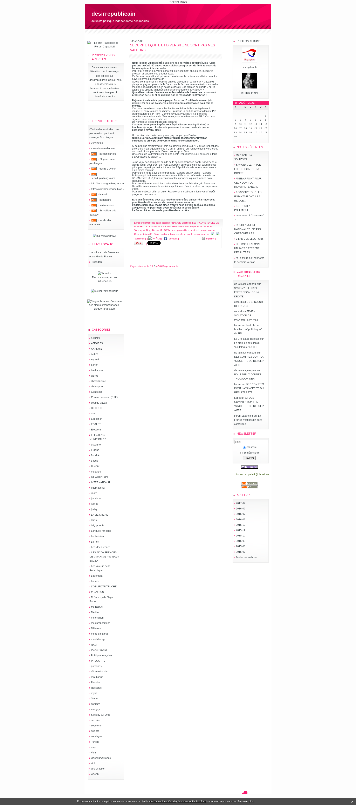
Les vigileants (249, 67)
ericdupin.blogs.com (103, 178)
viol (93, 763)
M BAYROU (97, 591)
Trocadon (96, 261)
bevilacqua (97, 370)
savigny (95, 709)
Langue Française (101, 530)
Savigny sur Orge (100, 714)
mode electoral (99, 633)
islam (94, 493)
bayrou (196, 234)
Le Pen (95, 541)
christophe (97, 386)
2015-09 (240, 541)
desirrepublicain (113, 14)
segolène (96, 725)
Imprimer (209, 238)
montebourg (98, 639)
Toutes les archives (246, 557)
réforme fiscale (99, 671)
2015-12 (240, 524)
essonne (96, 444)
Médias (95, 612)
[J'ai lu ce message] (352, 801)
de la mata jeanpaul (245, 284)
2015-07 (240, 551)
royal (94, 693)
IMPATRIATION (99, 477)
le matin (104, 194)
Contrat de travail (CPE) (104, 397)
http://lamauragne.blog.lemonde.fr (110, 183)
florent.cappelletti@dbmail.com (253, 474)
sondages (96, 736)
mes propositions (100, 623)
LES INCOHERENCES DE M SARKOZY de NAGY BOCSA (104, 556)
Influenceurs (104, 281)
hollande (96, 471)
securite (95, 720)
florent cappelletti (243, 415)
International (98, 487)
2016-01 (240, 519)
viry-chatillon (98, 768)
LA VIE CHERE (99, 514)
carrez (94, 375)
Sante (94, 698)
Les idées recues (100, 547)
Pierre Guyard (99, 650)
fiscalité (95, 455)
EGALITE (96, 424)
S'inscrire (251, 447)
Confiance (97, 391)
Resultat (95, 682)
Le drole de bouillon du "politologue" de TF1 (248, 329)
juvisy (94, 509)
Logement (96, 575)
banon (94, 364)
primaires (96, 666)
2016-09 (240, 508)
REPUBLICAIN (249, 93)
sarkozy (95, 703)
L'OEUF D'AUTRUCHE (104, 586)
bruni (172, 234)
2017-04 (240, 503)
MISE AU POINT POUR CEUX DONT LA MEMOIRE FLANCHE (248, 182)
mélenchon (97, 617)
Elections (96, 429)
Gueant (95, 466)
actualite (96, 338)
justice (94, 503)
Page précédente (139, 266)
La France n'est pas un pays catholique (248, 419)
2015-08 (240, 546)
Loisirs (94, 581)
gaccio (94, 460)
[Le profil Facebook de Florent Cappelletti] (104, 46)
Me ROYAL (97, 607)
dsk (93, 413)
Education (96, 418)
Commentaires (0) (143, 234)
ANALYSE (96, 348)
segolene (180, 234)
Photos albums (249, 41)
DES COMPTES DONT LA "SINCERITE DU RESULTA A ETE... (249, 361)
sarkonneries (107, 205)
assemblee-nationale (103, 148)
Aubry (94, 354)
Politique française (101, 655)
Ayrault (95, 359)
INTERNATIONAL (101, 482)
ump (93, 747)
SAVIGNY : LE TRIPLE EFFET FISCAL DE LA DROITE (247, 168)
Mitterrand (96, 628)
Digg (159, 238)
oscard (238, 302)
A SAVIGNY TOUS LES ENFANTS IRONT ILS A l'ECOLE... (247, 196)
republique (97, 677)
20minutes (97, 142)
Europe (95, 450)
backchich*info (108, 153)
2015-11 (240, 530)
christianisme (98, 381)
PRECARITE (98, 660)
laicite (94, 520)
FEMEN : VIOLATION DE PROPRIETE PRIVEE (246, 315)
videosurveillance (101, 758)
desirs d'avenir (108, 168)
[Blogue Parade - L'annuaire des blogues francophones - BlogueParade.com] (104, 308)
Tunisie (95, 741)
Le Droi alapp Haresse (247, 338)
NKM (94, 644)
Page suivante (170, 266)
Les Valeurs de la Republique (181, 226)
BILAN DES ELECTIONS (249, 238)
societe (95, 731)
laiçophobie (97, 525)
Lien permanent (207, 230)
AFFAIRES (97, 343)
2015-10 (240, 535)
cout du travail (99, 402)
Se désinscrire (252, 452)
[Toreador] (104, 273)
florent (237, 325)
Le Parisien (97, 536)
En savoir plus (246, 801)
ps (208, 234)
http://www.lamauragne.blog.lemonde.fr (113, 189)
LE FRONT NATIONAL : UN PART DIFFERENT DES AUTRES (248, 248)
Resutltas (96, 687)
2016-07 (240, 514)
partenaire (105, 199)
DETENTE (97, 408)
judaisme (96, 498)
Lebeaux (239, 397)
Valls (93, 752)
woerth (95, 774)
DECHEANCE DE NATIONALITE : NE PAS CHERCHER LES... (247, 229)
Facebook (172, 238)
